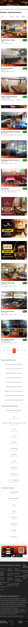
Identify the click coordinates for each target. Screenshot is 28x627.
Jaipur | (2, 602)
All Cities (14, 613)
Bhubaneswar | (15, 606)
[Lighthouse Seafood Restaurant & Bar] (14, 124)
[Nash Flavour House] (14, 32)
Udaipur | (23, 610)
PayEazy (17, 573)
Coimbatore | (4, 604)
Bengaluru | (17, 599)
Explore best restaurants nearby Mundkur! (11, 616)
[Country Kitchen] (14, 60)
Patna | (2, 606)
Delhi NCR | (3, 599)
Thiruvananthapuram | (7, 610)
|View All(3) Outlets (16, 190)
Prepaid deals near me (10, 579)
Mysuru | (9, 608)
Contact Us (3, 587)
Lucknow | (20, 602)
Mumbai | (10, 599)
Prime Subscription (19, 569)
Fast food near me (10, 574)
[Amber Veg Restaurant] (14, 89)
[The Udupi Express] (14, 332)
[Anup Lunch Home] (14, 303)
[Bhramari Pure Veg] (14, 275)
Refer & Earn (19, 576)
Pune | (2, 600)
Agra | (7, 602)
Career (2, 590)
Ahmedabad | (22, 600)
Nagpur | (17, 610)
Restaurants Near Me (11, 584)
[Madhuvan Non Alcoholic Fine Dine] (14, 152)
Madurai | (3, 612)
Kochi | (26, 602)
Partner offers (2, 578)
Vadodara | (15, 608)
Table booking (10, 569)
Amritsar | (8, 606)
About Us (3, 569)
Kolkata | (7, 600)
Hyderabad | (13, 602)
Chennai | (24, 599)
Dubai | (12, 600)
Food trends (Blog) (2, 573)
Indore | (23, 606)
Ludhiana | (3, 608)
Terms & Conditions (18, 580)
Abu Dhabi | (9, 612)
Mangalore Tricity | (6, 613)
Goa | (16, 600)
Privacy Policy (17, 584)
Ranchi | (11, 604)
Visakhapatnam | (19, 604)
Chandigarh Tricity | (20, 612)
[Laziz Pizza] (14, 181)
